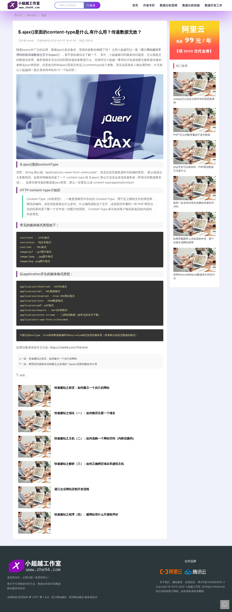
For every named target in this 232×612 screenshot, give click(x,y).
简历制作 (23, 597)
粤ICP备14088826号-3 (211, 582)
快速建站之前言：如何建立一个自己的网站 (53, 358)
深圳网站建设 (76, 597)
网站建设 (32, 15)
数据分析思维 (168, 5)
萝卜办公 (45, 597)
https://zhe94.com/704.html (69, 347)
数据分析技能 (191, 5)
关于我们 (165, 582)
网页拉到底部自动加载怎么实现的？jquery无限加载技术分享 (63, 363)
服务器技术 (91, 597)
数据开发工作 (213, 5)
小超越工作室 (192, 586)
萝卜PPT (34, 597)
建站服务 (177, 582)
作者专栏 (149, 5)
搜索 (93, 5)
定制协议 (190, 582)
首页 (135, 5)
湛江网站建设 (59, 597)
